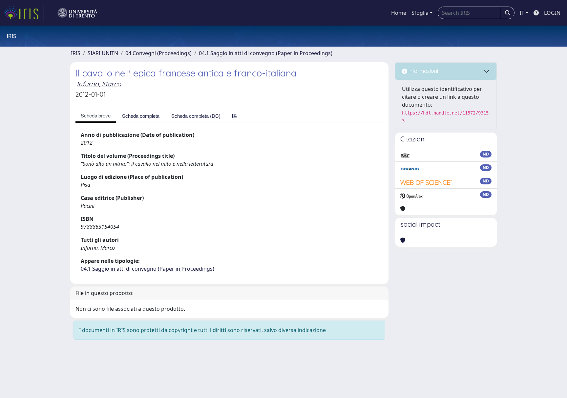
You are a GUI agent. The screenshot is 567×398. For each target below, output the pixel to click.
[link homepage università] (77, 13)
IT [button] (522, 12)
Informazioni (422, 71)
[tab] (235, 115)
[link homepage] (24, 13)
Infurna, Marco (99, 84)
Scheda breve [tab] (96, 115)
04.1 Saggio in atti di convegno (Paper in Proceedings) (265, 53)
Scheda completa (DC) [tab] (195, 115)
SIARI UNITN (103, 53)
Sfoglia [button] (420, 12)
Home (398, 12)
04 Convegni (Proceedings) (158, 53)
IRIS (75, 53)
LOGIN (552, 12)
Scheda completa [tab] (140, 115)
